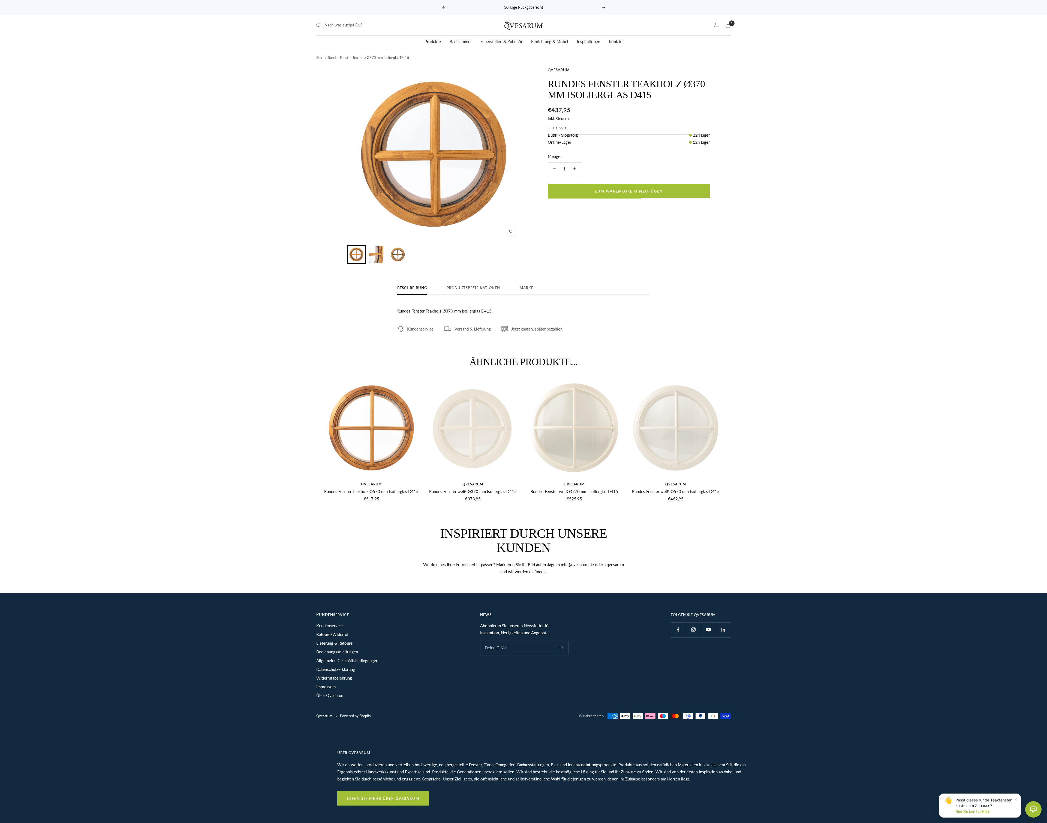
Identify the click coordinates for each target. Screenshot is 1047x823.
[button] (1033, 809)
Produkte (433, 41)
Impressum (326, 686)
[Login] (716, 25)
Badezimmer (461, 41)
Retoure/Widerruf (332, 634)
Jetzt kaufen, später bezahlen (536, 328)
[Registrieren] (561, 648)
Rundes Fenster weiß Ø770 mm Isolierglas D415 (574, 491)
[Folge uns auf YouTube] (708, 629)
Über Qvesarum (330, 695)
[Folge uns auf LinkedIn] (723, 629)
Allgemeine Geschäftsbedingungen (347, 660)
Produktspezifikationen (473, 288)
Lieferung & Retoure (334, 643)
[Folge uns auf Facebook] (678, 629)
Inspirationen (588, 41)
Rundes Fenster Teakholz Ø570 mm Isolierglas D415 (371, 491)
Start (320, 57)
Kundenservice (420, 328)
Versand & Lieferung (473, 328)
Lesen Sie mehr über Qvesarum (383, 798)
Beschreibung (412, 288)
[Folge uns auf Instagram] (693, 629)
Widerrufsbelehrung (334, 677)
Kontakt (616, 41)
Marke (526, 288)
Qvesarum (559, 70)
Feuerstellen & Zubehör (501, 41)
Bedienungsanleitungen (337, 651)
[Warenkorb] (728, 25)
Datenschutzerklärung (335, 669)
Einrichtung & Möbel (549, 41)
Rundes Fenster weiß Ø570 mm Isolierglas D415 (676, 491)
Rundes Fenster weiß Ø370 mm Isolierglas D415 (473, 491)
